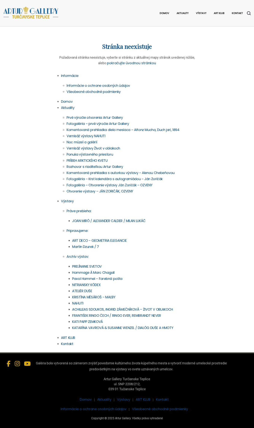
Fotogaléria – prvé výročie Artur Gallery (98, 123)
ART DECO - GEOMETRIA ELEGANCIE (99, 240)
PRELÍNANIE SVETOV (87, 266)
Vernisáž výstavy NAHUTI (86, 136)
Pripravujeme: (77, 230)
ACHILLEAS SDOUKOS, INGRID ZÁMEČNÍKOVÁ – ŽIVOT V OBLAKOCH (122, 309)
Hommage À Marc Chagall (93, 272)
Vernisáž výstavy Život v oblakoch (93, 148)
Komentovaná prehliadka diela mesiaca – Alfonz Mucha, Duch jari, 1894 (123, 129)
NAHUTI (77, 303)
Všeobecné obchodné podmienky (94, 91)
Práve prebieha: (79, 211)
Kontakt (237, 13)
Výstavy (201, 13)
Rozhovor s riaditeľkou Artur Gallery (95, 166)
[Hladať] (249, 13)
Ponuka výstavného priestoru (90, 154)
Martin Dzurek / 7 (85, 246)
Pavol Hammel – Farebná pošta (97, 278)
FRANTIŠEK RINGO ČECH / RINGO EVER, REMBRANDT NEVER (116, 315)
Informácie (69, 75)
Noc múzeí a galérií (82, 142)
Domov (164, 13)
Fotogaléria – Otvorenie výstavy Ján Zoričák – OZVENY (109, 185)
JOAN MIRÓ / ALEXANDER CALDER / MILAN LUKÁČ (109, 220)
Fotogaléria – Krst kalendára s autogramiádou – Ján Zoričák (115, 179)
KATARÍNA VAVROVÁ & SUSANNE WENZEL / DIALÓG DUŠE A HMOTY (122, 327)
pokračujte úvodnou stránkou (131, 63)
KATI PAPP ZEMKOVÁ (87, 321)
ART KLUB (219, 13)
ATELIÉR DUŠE (82, 291)
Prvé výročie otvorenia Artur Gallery (95, 117)
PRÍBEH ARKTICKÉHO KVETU (87, 160)
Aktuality (183, 13)
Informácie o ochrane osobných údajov (98, 85)
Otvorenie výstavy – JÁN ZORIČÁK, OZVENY (100, 191)
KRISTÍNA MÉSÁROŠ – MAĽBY (93, 297)
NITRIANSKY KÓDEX (86, 284)
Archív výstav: (78, 256)
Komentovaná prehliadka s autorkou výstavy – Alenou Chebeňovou (121, 172)
